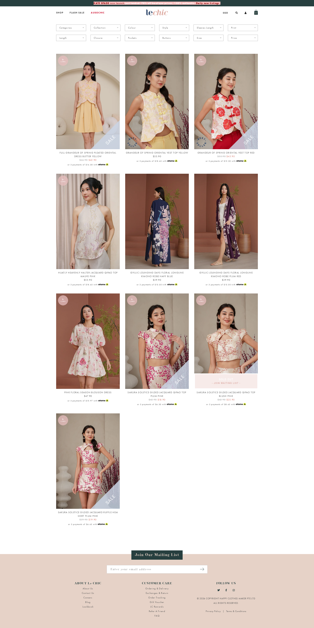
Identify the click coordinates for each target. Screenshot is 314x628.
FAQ (157, 615)
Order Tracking (157, 597)
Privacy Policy (213, 611)
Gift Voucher (157, 602)
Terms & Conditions (236, 611)
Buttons (166, 37)
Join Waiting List (226, 384)
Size (199, 37)
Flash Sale (77, 12)
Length (63, 37)
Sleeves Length (205, 27)
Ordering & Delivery (157, 588)
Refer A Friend (157, 611)
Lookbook (87, 606)
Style (165, 27)
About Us (88, 588)
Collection (100, 27)
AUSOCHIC (97, 12)
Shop (59, 12)
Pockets (132, 37)
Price (234, 37)
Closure (98, 37)
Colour (132, 27)
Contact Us (88, 593)
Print (233, 27)
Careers (87, 597)
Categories (65, 27)
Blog (87, 602)
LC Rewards (157, 606)
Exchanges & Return (157, 593)
